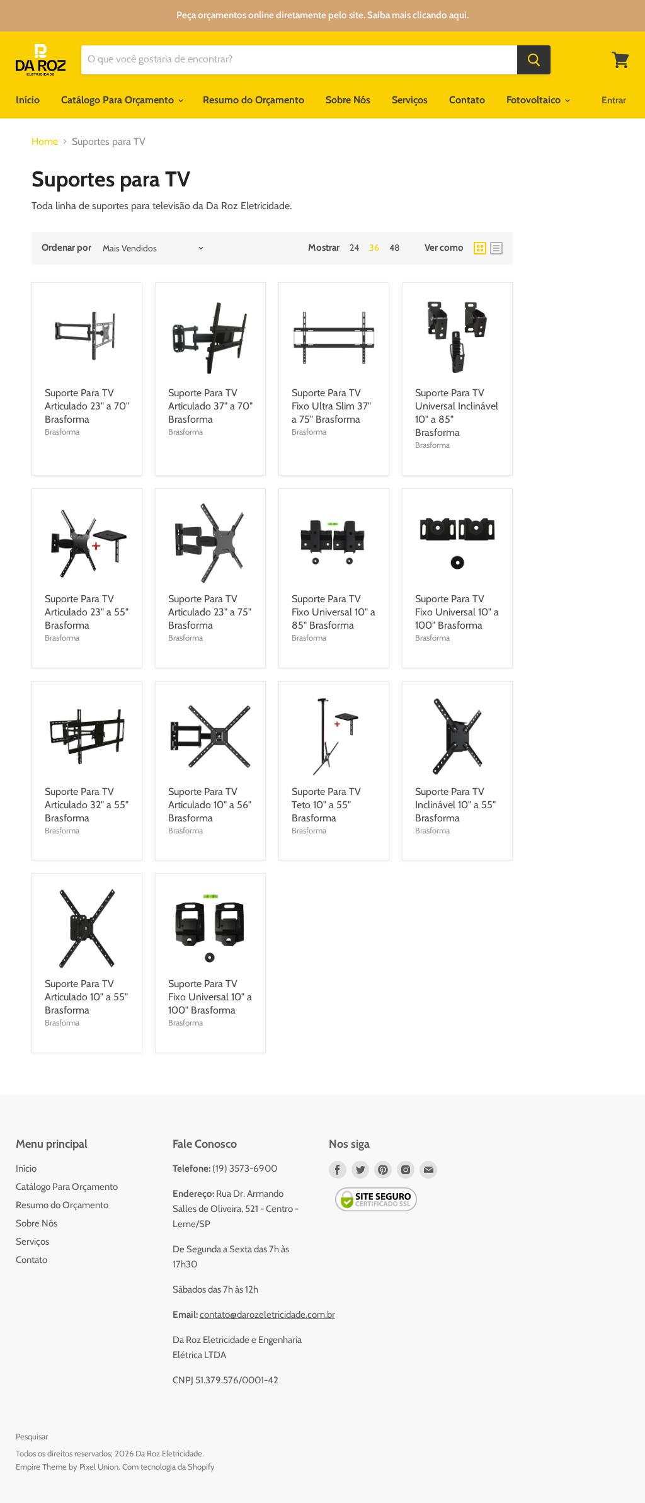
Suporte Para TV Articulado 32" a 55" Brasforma (86, 805)
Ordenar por (66, 248)
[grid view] (480, 248)
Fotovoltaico (534, 100)
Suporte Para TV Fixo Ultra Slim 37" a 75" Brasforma (331, 406)
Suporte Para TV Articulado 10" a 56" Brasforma (209, 805)
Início (28, 100)
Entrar (614, 100)
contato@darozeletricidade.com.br (267, 1314)
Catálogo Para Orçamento (118, 100)
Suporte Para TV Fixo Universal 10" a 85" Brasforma (333, 612)
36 (374, 247)
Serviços (410, 100)
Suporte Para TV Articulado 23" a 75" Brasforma (209, 612)
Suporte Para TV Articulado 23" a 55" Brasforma (86, 612)
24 (354, 247)
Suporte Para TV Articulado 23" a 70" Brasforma (87, 406)
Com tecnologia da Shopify (168, 1466)
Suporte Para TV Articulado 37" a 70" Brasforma (210, 406)
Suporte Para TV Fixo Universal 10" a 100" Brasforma (457, 612)
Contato (467, 100)
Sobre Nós (348, 100)
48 (394, 247)
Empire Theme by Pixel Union (67, 1466)
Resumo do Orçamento (253, 100)
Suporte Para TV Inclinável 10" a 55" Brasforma (455, 805)
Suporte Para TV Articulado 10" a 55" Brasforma (86, 997)
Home (44, 141)
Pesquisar (32, 1436)
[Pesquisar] (534, 59)
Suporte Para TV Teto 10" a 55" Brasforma (326, 805)
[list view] (496, 248)
